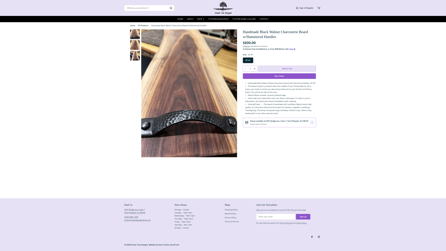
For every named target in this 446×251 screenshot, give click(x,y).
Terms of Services (286, 223)
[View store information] (312, 122)
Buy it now (279, 76)
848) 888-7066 (131, 217)
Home (132, 25)
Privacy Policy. (301, 223)
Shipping (246, 46)
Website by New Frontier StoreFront (164, 245)
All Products (143, 25)
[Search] (171, 8)
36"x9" (248, 60)
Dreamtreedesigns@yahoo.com (137, 220)
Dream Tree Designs (139, 245)
